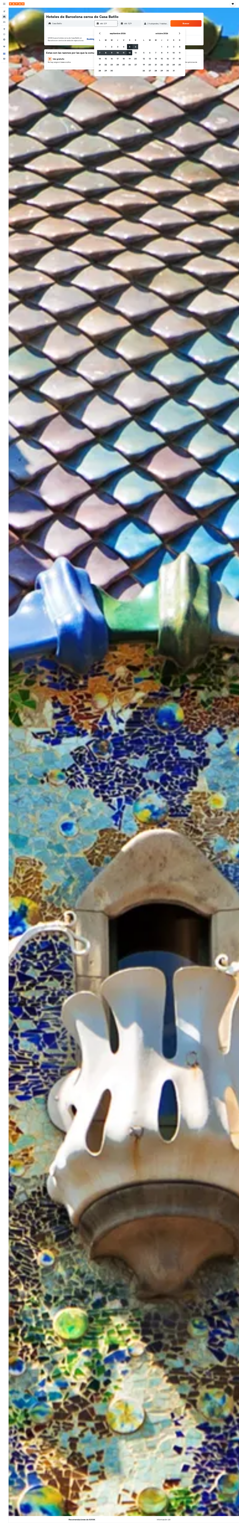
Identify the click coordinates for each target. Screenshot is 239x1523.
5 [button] (129, 46)
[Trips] (4, 46)
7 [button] (99, 52)
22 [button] (106, 64)
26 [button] (129, 64)
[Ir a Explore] (4, 29)
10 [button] (118, 52)
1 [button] (105, 46)
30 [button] (111, 70)
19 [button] (130, 58)
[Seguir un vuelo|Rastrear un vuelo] (4, 34)
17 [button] (118, 58)
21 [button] (100, 64)
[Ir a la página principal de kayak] (17, 3)
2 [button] (111, 46)
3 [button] (117, 46)
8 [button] (105, 52)
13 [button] (136, 52)
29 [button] (106, 70)
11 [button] (123, 52)
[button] (4, 4)
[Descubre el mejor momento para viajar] (4, 39)
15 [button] (106, 58)
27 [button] (136, 64)
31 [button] (174, 70)
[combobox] (72, 23)
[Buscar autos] (4, 21)
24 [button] (118, 64)
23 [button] (112, 64)
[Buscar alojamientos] (4, 16)
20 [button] (135, 58)
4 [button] (123, 46)
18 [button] (124, 58)
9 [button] (111, 52)
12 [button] (130, 52)
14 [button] (100, 58)
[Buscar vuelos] (4, 11)
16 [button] (112, 58)
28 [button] (100, 70)
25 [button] (123, 64)
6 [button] (135, 46)
